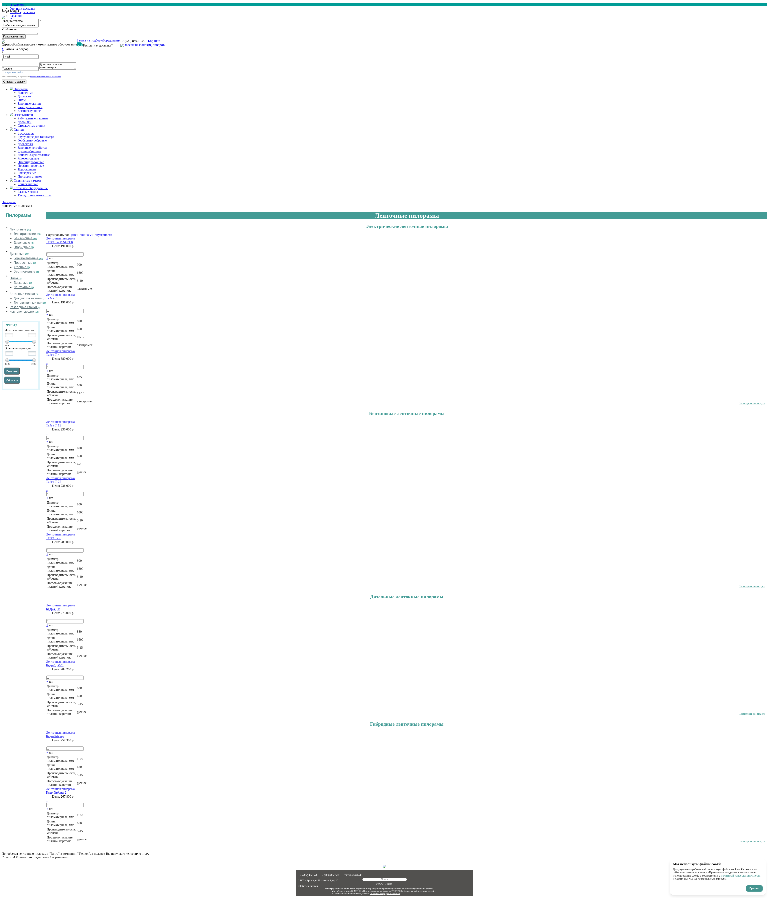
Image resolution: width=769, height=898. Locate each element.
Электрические (27, 233)
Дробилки (24, 122)
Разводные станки (30, 107)
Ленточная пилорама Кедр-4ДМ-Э (60, 663)
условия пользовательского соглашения (45, 77)
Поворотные (25, 262)
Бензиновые (25, 238)
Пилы (22, 100)
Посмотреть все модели (752, 403)
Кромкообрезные (29, 151)
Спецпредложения (22, 12)
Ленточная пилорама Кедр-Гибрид (60, 734)
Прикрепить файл (12, 72)
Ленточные (25, 92)
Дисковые (24, 96)
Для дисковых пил (29, 298)
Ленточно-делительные (34, 155)
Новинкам (84, 234)
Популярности (102, 234)
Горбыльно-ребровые (32, 140)
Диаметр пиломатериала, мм (19, 330)
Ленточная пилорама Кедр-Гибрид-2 (60, 790)
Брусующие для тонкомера (36, 136)
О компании (18, 5)
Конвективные (28, 184)
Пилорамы (18, 215)
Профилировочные (31, 165)
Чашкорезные (27, 173)
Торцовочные (27, 169)
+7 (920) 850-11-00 (132, 40)
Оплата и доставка (22, 8)
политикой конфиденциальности (741, 875)
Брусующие (26, 133)
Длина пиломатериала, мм (18, 348)
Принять (754, 888)
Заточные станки (29, 103)
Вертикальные (26, 271)
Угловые (22, 267)
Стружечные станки (31, 125)
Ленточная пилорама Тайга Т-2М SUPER (60, 240)
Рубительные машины (33, 118)
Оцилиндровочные (31, 162)
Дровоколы (25, 144)
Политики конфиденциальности (385, 893)
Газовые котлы (28, 191)
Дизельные (24, 242)
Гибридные (24, 247)
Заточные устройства (32, 147)
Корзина (156, 43)
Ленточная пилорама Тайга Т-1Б (60, 423)
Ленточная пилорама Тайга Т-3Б (60, 536)
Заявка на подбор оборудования (98, 40)
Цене (73, 234)
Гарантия (16, 15)
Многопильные (28, 158)
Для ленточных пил (30, 302)
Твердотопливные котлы (34, 195)
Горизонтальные (28, 258)
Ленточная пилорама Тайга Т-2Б (60, 479)
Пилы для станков (30, 176)
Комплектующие (29, 110)
